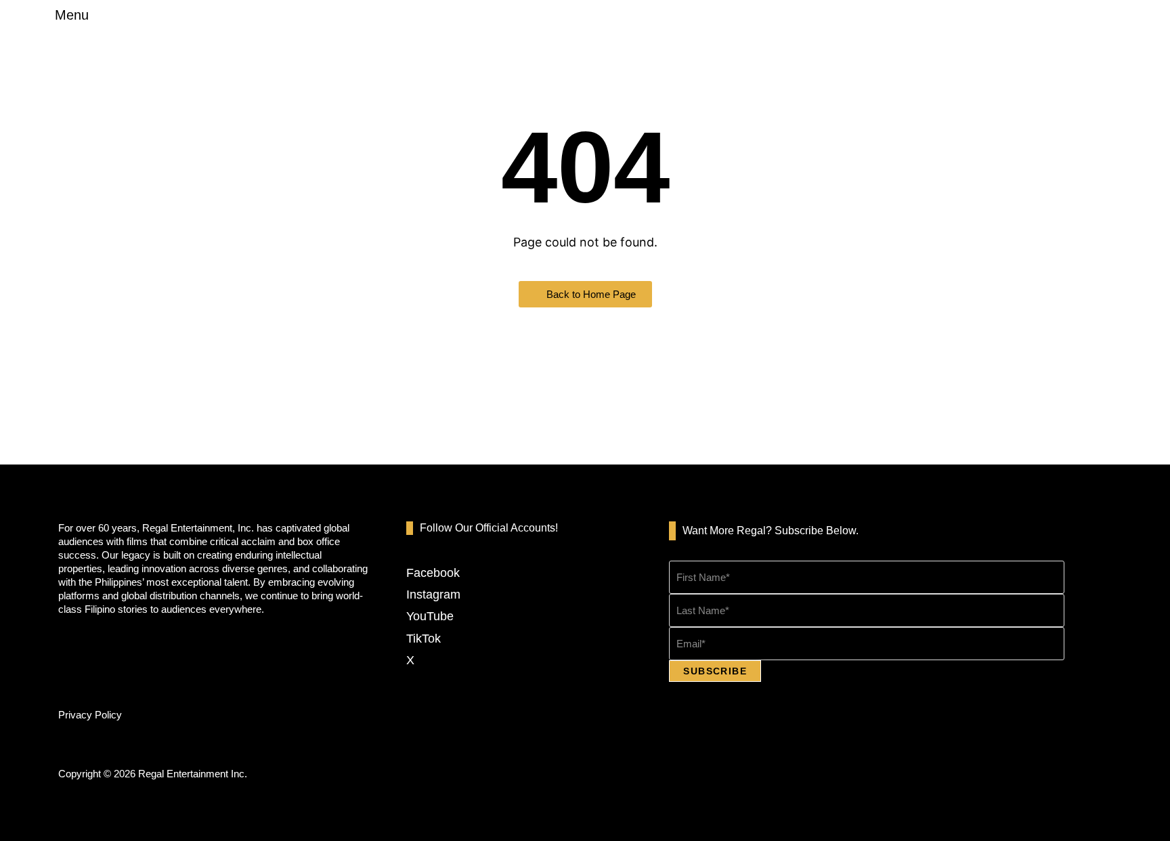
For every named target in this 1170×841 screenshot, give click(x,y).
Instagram (433, 594)
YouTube (430, 616)
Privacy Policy (90, 714)
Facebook (433, 573)
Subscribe (715, 671)
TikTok (423, 638)
